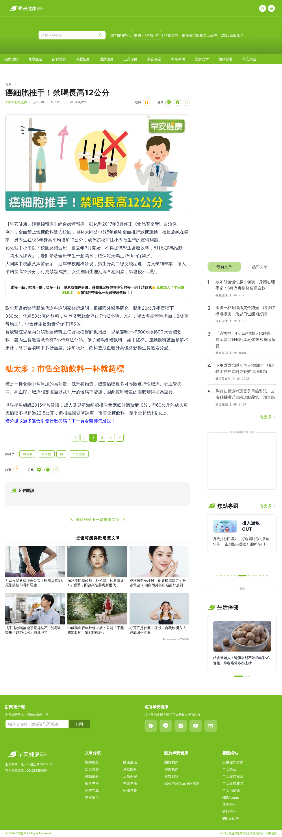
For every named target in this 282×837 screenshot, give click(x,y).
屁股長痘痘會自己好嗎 (199, 35)
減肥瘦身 (83, 59)
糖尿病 (27, 454)
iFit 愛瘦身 (230, 818)
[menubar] (130, 59)
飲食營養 (59, 59)
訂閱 (79, 724)
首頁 (8, 84)
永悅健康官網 (232, 762)
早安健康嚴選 (232, 776)
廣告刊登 (171, 776)
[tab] (224, 267)
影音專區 (154, 59)
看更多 (265, 417)
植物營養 (226, 59)
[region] (98, 290)
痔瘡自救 (171, 35)
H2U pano (230, 797)
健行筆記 (229, 811)
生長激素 (78, 454)
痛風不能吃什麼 (146, 35)
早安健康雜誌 (232, 783)
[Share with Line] (168, 102)
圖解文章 (202, 59)
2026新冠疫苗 (232, 35)
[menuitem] (11, 59)
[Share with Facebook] (177, 102)
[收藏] (146, 102)
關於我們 (171, 762)
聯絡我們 (171, 769)
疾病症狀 (11, 59)
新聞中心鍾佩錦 (16, 102)
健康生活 (35, 59)
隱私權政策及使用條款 (182, 783)
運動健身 (107, 59)
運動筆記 (229, 804)
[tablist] (242, 267)
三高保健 (130, 59)
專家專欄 (178, 59)
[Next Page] (111, 438)
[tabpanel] (242, 347)
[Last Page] (120, 438)
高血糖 (46, 454)
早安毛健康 (231, 790)
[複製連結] (186, 102)
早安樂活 (249, 59)
